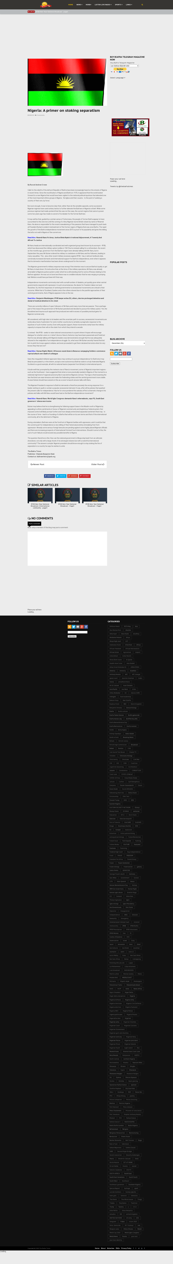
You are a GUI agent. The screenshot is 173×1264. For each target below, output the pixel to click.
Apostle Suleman (128, 678)
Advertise (110, 1248)
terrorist (124, 1196)
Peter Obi (138, 1092)
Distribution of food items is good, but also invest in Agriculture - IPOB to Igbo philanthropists (71, 12)
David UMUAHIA (127, 789)
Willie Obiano (128, 1229)
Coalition (134, 763)
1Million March (115, 626)
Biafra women (132, 726)
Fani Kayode (126, 841)
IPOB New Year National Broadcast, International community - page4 (40, 506)
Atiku (134, 689)
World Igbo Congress (132, 1232)
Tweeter (62, 476)
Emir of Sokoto (115, 822)
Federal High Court (116, 852)
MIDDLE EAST (127, 977)
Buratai (120, 748)
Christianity (114, 759)
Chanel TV (132, 752)
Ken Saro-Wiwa (115, 959)
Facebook (50, 476)
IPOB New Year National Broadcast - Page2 (95, 505)
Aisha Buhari (114, 656)
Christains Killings (126, 756)
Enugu (112, 826)
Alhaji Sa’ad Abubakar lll (118, 667)
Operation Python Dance (118, 1085)
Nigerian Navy (131, 1037)
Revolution (113, 1136)
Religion (125, 1129)
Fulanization (128, 867)
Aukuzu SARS (135, 693)
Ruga (140, 1140)
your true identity (116, 1240)
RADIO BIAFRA (130, 1122)
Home (70, 5)
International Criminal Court (119, 922)
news (127, 989)
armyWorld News (124, 682)
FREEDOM (130, 855)
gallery (139, 867)
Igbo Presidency (128, 904)
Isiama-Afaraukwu (116, 937)
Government (125, 878)
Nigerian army (114, 1022)
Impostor (113, 911)
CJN (111, 763)
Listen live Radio (103, 5)
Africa (138, 645)
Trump (112, 1207)
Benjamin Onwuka (116, 708)
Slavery (125, 1166)
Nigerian (128, 1018)
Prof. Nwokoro (115, 1114)
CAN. (129, 748)
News (78, 5)
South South (133, 1177)
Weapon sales (114, 1229)
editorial (136, 811)
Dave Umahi (114, 789)
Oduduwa (113, 1070)
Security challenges (133, 1155)
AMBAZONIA (135, 667)
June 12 (131, 952)
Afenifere (128, 645)
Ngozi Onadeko (115, 992)
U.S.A (135, 1207)
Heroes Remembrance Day (119, 885)
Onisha (112, 1081)
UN (121, 1214)
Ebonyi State (114, 811)
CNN (125, 763)
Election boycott (126, 819)
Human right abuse (116, 892)
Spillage (127, 1188)
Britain (112, 741)
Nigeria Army (129, 1000)
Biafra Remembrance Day (118, 722)
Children (112, 756)
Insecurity (113, 918)
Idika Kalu (129, 896)
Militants (113, 981)
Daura (140, 785)
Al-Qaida (129, 660)
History (134, 885)
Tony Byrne (122, 1203)
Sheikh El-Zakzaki (124, 1159)
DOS (125, 800)
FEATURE (126, 844)
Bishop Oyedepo (115, 734)
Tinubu (112, 1203)
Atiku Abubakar (115, 693)
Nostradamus (114, 1062)
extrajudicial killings (117, 837)
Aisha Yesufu (126, 656)
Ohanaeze (132, 1070)
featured (137, 844)
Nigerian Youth (115, 1048)
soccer (134, 1166)
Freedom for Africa (116, 859)
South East (128, 1173)
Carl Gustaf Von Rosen (117, 752)
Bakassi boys (114, 700)
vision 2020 (133, 1221)
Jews (131, 944)
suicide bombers (115, 1192)
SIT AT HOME (128, 1162)
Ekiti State (133, 815)
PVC (120, 1118)
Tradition (134, 1203)
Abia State (125, 634)
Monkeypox (138, 981)
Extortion (113, 833)
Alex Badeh (131, 663)
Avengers (113, 697)
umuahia (112, 1214)
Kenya (126, 959)
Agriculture (127, 652)
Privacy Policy (126, 1248)
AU (126, 693)
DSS (132, 800)
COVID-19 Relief (127, 774)
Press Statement (115, 1110)
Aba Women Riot (115, 630)
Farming (138, 841)
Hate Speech (121, 881)
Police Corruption (116, 1099)
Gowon (136, 878)
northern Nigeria (129, 1059)
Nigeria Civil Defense (133, 1003)
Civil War (136, 759)
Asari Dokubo (128, 685)
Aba (136, 626)
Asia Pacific (113, 689)
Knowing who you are (117, 963)
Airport (137, 652)
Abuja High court (115, 641)
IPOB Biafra (134, 926)
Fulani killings (114, 867)
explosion (128, 830)
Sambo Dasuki (131, 1147)
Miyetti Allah (124, 981)
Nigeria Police (128, 1011)
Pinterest (85, 476)
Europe (118, 830)
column (112, 770)
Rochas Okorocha (115, 1140)
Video (122, 1221)
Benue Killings (131, 708)
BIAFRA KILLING (131, 719)
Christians (125, 759)
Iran (124, 933)
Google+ (74, 476)
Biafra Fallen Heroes (117, 715)
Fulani (112, 863)
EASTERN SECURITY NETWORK (120, 807)
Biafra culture (123, 711)
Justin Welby (114, 955)
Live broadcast (115, 970)
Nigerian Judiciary (116, 1037)
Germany (132, 874)
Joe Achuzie (114, 948)
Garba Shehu (114, 870)
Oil (111, 1077)
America (112, 671)
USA (137, 1218)
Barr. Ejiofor (127, 700)
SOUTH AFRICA (115, 1173)
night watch (128, 1048)
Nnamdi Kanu (114, 1051)
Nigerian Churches (130, 1022)
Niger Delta (129, 992)
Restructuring (133, 1133)
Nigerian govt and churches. (119, 1033)
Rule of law (113, 1144)
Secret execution (116, 1155)
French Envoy (131, 859)
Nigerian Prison (115, 1044)
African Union (114, 652)
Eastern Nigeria (115, 804)
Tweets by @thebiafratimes (121, 186)
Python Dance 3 (115, 1122)
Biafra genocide (133, 715)
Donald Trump (114, 800)
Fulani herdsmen (124, 863)
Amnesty (123, 671)
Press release (127, 1107)
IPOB (124, 926)
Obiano (123, 1066)
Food (111, 855)
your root (134, 1236)
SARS (111, 1151)
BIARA (112, 730)
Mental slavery (128, 974)
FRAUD (120, 855)
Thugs (139, 1199)
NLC (138, 1048)
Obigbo (132, 1066)
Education (113, 815)
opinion (133, 1085)
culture (112, 782)
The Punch (113, 1199)
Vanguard (113, 1221)
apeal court (114, 678)
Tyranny (121, 1207)
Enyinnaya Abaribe (124, 826)
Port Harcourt (114, 1107)
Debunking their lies (117, 793)
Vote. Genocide (115, 1225)
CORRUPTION (136, 770)
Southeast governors (117, 1184)
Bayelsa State (114, 704)
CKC (117, 763)
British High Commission (118, 745)
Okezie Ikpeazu (131, 1077)
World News (114, 1236)
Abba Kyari (113, 634)
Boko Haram (130, 734)
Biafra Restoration (116, 726)
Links (128, 5)
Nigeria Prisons (132, 1014)
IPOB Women (114, 933)
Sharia (112, 1159)
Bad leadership (125, 697)
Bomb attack (114, 737)
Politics (112, 1103)
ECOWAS (126, 811)
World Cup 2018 (115, 1232)
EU (110, 830)
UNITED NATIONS (116, 1218)
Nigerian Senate (130, 1044)
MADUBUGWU (129, 970)
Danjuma (113, 785)
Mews (140, 974)
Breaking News (128, 737)
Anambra (133, 671)
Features (113, 848)
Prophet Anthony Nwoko (132, 1114)
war (139, 1225)
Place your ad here (117, 179)
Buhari (112, 748)
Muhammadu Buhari (133, 985)
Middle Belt (114, 977)
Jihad (138, 944)
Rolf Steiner (130, 1140)
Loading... (113, 181)
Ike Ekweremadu (115, 907)
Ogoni (123, 1070)
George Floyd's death (117, 874)
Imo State (129, 907)
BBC (125, 704)
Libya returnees (130, 966)
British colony (123, 741)
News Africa (138, 989)
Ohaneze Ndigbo (133, 1074)
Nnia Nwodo (114, 1055)
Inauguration (125, 911)
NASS (111, 989)
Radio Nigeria (133, 1125)
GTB (111, 881)
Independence (115, 915)
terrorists (134, 1196)
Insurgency (124, 918)
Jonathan (136, 948)
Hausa (132, 881)
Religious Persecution (117, 1133)
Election (112, 819)
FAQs (118, 1248)
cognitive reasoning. (117, 767)
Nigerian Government (117, 1029)
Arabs (140, 678)
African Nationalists (132, 648)
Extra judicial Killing (128, 833)
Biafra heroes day (116, 719)
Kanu (124, 955)
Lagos (131, 963)
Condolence (123, 770)
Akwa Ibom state (116, 660)
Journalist (113, 952)
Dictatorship (114, 796)
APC (126, 674)
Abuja (128, 637)
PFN (111, 1096)
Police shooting (131, 1099)
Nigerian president (131, 1040)
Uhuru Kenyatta (127, 1210)
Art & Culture (114, 685)
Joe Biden (125, 948)
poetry (132, 1096)
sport (136, 1188)
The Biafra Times (44, 1248)
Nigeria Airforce (115, 1000)
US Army (129, 1218)
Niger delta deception (117, 996)
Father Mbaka (114, 844)
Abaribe (128, 630)
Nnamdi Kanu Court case (131, 1051)
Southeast (125, 1181)
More (88, 5)
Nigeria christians (116, 1003)
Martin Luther (114, 974)
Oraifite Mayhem (115, 1088)
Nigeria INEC (114, 1011)
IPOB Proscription (116, 929)
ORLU (111, 1092)
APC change (136, 674)
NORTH (137, 1055)
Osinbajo (121, 1092)
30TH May (127, 626)
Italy (133, 940)
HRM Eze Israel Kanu (117, 889)
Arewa (112, 682)
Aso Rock (125, 689)
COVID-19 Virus (115, 778)
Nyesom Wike (137, 1062)
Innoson (135, 915)
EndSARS (138, 822)
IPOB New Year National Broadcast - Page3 (67, 505)
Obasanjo (113, 1066)
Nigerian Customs (130, 1025)
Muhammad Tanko (116, 985)
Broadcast (134, 745)
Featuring (123, 848)
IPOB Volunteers (132, 929)
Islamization (114, 940)
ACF (126, 641)
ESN (136, 826)
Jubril (122, 952)
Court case (113, 774)
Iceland (119, 896)
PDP (129, 1092)
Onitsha (121, 1081)
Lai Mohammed (115, 966)
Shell (137, 1159)
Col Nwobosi (132, 767)
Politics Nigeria (124, 1103)
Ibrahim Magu (132, 892)
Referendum (114, 1129)
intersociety (114, 926)
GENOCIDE (126, 870)
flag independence (133, 852)
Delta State (132, 793)
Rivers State (125, 1136)
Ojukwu (118, 1077)
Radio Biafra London (117, 1125)
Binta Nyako (122, 730)
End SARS (128, 822)
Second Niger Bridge (124, 1151)
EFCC (123, 815)
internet (137, 922)
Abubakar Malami (116, 637)
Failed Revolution (134, 837)
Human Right (132, 889)
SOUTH (128, 1170)
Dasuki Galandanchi (127, 785)
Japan (111, 944)
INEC (126, 915)
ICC (111, 896)
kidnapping (137, 959)
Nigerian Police (115, 1040)
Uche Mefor (114, 1210)
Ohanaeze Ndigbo (116, 1074)
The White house (127, 1199)
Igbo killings (114, 904)
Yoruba (124, 1236)
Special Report (115, 1188)
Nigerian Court (115, 1025)
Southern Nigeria (134, 1184)
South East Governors (117, 1177)
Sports (118, 5)
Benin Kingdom (136, 704)
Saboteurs (125, 1144)
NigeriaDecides (115, 1018)
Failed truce (114, 841)
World (139, 1229)
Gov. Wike (113, 878)
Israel (125, 940)
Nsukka (125, 1062)
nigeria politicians (116, 1014)
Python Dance (131, 1118)
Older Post (96, 464)
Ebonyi (137, 807)
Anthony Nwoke (115, 674)
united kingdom (131, 1214)
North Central (114, 1059)
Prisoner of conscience (133, 1110)
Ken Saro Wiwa (135, 955)
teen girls (113, 1196)
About (103, 1248)
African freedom (115, 648)
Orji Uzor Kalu (130, 1088)
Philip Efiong (121, 1096)
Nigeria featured (131, 1007)
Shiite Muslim (114, 1162)
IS (130, 933)
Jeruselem (121, 944)
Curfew (121, 782)
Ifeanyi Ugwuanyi (116, 900)
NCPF (119, 989)
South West (114, 1181)
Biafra (112, 711)
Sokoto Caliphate (116, 1170)
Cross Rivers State (131, 778)
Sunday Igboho (131, 1192)
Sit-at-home (114, 1166)
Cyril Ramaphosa (134, 782)
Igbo (127, 900)
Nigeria (132, 996)
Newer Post (38, 464)
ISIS (128, 937)
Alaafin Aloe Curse (116, 663)
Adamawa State (115, 645)
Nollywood (126, 1055)
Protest (112, 1118)
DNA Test (126, 796)
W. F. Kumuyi (129, 1225)
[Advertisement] (86, 35)
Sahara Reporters (115, 1147)
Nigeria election (115, 1007)
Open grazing (133, 1081)
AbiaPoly (136, 634)
